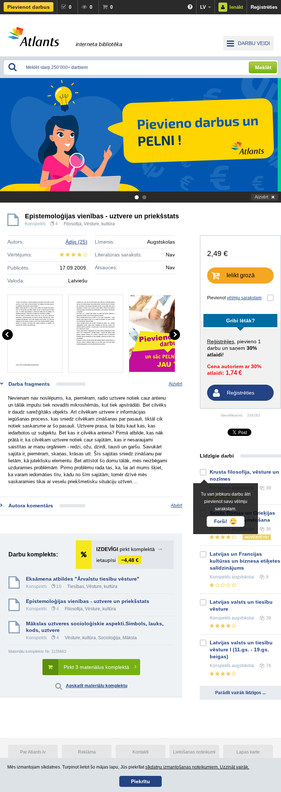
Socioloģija (109, 637)
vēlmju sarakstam (244, 297)
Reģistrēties (264, 7)
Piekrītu (140, 781)
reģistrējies (220, 341)
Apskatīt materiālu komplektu (96, 685)
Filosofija (73, 223)
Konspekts (35, 223)
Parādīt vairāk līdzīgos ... (240, 692)
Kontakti (140, 752)
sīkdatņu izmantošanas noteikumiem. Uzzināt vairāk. (197, 767)
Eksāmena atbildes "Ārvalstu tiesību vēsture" (82, 579)
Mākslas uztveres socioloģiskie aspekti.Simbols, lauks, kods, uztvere (95, 627)
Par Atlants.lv (33, 752)
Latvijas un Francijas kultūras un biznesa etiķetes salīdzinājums (245, 561)
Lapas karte (248, 752)
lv (203, 7)
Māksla (130, 637)
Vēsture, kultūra (99, 223)
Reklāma (87, 752)
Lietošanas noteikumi (194, 752)
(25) (76, 242)
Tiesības (75, 586)
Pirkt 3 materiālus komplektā (96, 667)
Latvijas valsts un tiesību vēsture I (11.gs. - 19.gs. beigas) (241, 649)
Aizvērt (261, 197)
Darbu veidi (254, 43)
